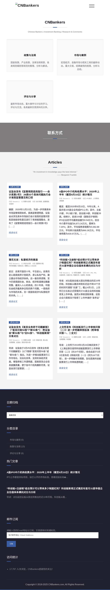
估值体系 (62, 275)
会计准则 (39, 201)
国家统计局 (39, 263)
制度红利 (76, 275)
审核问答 (39, 340)
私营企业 (20, 266)
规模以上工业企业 (30, 266)
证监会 (11, 204)
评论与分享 (27, 263)
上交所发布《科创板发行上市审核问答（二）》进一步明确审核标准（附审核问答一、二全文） (79, 330)
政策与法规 (27, 201)
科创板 (88, 275)
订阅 (11, 544)
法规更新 (12, 342)
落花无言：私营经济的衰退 (23, 259)
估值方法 (69, 275)
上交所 (88, 337)
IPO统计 (89, 198)
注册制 (82, 275)
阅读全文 (13, 233)
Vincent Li (16, 201)
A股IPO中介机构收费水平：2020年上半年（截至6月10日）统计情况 (43, 472)
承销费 (61, 201)
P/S (95, 273)
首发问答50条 (26, 342)
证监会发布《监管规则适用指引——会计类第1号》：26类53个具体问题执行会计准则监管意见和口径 (30, 194)
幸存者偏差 (12, 266)
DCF (87, 273)
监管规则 (46, 201)
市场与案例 (77, 198)
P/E (92, 273)
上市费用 (96, 198)
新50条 (45, 340)
